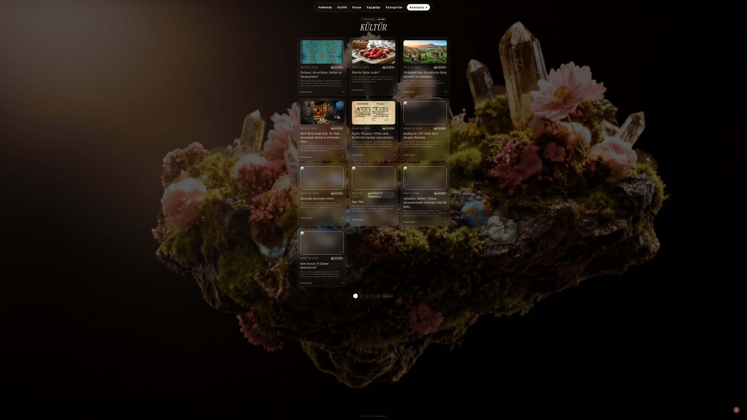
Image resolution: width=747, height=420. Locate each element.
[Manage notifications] (736, 410)
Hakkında (325, 7)
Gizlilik (342, 7)
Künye (356, 7)
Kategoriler (394, 7)
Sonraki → (388, 296)
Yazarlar (373, 7)
